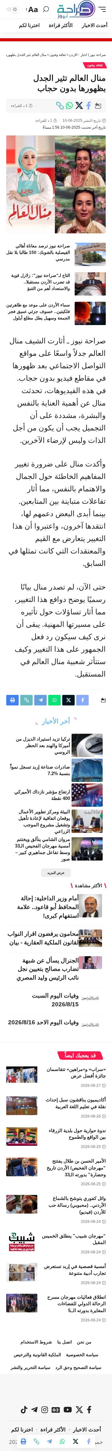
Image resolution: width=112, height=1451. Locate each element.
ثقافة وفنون (95, 65)
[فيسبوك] (89, 1409)
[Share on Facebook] (88, 106)
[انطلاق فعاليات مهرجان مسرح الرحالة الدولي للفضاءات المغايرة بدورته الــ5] (21, 1303)
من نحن (84, 1341)
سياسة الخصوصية (82, 1354)
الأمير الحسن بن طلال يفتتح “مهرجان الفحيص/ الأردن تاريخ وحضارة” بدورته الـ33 (76, 1167)
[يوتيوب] (67, 1409)
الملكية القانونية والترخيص (37, 1354)
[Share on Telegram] (49, 1441)
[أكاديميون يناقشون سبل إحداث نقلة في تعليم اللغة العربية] (21, 1105)
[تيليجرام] (34, 1409)
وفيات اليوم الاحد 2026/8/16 (43, 1022)
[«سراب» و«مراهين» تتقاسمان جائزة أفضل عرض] (21, 1075)
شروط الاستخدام (36, 1341)
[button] (100, 9)
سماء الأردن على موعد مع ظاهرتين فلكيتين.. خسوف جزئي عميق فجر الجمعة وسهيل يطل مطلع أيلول (38, 311)
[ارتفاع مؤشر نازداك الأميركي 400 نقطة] (87, 795)
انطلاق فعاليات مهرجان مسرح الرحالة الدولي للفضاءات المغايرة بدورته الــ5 (76, 1303)
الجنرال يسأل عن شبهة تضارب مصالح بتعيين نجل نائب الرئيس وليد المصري (47, 969)
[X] (79, 1409)
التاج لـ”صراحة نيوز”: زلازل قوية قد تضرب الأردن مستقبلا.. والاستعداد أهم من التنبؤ (40, 282)
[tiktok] (24, 1409)
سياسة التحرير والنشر (30, 1367)
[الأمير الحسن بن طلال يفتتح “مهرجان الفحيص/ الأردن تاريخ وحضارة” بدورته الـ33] (21, 1167)
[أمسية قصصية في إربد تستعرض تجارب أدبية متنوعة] (21, 1272)
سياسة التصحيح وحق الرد (78, 1367)
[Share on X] (79, 106)
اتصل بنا (64, 1341)
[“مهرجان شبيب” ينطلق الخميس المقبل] (21, 1242)
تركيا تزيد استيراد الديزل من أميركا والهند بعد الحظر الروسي (43, 745)
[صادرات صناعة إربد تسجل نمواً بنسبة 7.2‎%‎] (87, 770)
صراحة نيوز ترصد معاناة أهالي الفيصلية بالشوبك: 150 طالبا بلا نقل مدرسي (38, 252)
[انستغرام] (44, 1409)
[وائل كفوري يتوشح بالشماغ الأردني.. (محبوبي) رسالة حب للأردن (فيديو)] (21, 1204)
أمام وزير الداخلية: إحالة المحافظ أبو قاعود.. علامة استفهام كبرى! (48, 907)
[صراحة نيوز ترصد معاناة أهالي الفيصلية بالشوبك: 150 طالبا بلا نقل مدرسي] (90, 254)
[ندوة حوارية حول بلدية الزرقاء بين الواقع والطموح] (21, 1136)
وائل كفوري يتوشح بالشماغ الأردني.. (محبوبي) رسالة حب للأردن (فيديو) (77, 1205)
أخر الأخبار (56, 721)
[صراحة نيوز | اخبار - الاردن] (76, 9)
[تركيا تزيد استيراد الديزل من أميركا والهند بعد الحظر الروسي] (87, 745)
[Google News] (55, 1409)
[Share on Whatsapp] (69, 106)
